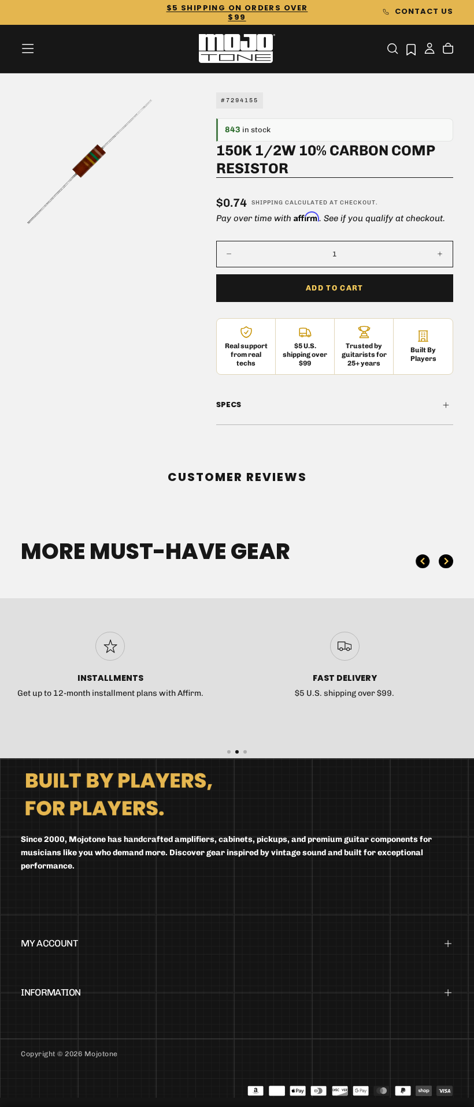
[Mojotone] (118, 793)
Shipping (267, 202)
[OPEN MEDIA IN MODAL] (142, 212)
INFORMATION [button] (50, 992)
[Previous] (422, 561)
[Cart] (448, 49)
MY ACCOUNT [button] (49, 943)
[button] (28, 48)
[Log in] (429, 49)
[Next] (446, 561)
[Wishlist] (411, 49)
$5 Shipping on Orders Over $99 (237, 12)
